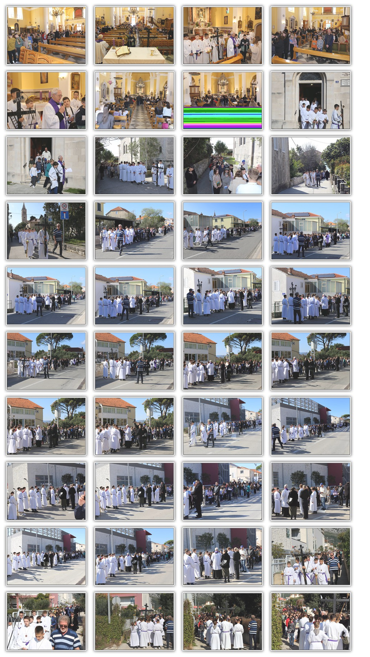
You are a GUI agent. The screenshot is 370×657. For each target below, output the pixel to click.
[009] (46, 165)
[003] (222, 35)
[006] (134, 100)
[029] (46, 491)
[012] (310, 165)
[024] (310, 361)
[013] (46, 230)
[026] (134, 426)
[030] (134, 491)
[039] (222, 621)
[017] (46, 295)
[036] (310, 556)
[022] (134, 361)
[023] (222, 361)
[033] (46, 556)
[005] (46, 100)
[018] (134, 295)
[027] (222, 426)
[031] (222, 491)
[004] (310, 35)
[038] (134, 621)
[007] (222, 100)
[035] (222, 556)
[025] (46, 426)
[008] (310, 100)
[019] (222, 295)
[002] (134, 35)
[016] (310, 230)
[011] (222, 165)
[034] (134, 556)
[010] (134, 165)
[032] (310, 491)
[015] (222, 230)
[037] (46, 621)
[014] (134, 230)
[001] (46, 35)
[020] (310, 295)
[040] (310, 621)
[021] (46, 361)
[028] (310, 426)
